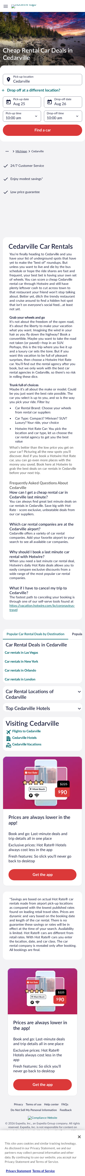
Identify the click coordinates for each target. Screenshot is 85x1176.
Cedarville (21, 81)
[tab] (35, 634)
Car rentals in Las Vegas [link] (21, 652)
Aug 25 (19, 104)
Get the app (43, 875)
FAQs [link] (64, 1104)
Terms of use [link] (33, 1104)
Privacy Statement (18, 1171)
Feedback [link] (66, 1109)
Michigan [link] (21, 151)
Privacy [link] (18, 1104)
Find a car (42, 130)
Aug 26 (60, 104)
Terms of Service (43, 1171)
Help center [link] (51, 1104)
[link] (42, 732)
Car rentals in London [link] (20, 679)
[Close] (79, 1137)
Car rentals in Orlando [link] (20, 670)
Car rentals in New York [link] (21, 661)
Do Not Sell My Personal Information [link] (34, 1109)
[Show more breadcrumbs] (7, 151)
